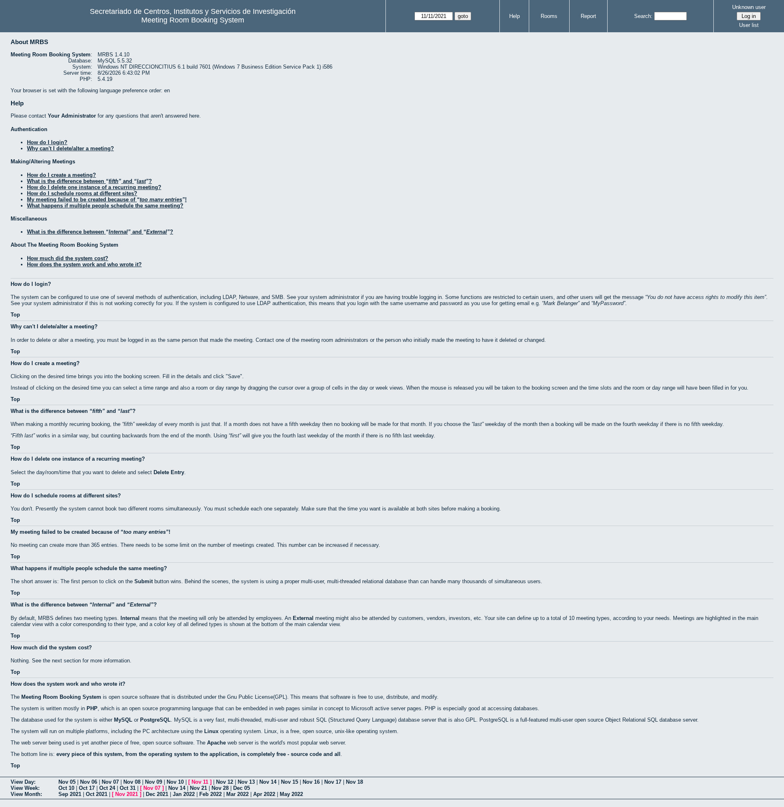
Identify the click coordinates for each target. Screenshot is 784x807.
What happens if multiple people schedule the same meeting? (105, 206)
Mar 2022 (237, 794)
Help (514, 16)
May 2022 (291, 794)
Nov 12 (224, 782)
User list (749, 25)
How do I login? (47, 142)
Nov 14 (267, 782)
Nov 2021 (126, 794)
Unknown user (749, 7)
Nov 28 (220, 788)
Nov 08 (131, 782)
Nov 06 (88, 782)
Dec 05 (241, 788)
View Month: (26, 794)
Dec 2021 (157, 794)
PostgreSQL (155, 720)
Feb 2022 (210, 794)
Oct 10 (66, 788)
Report (588, 16)
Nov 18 (354, 782)
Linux (211, 731)
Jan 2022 (184, 794)
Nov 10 (175, 782)
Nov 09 (153, 782)
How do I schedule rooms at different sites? (82, 193)
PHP (92, 708)
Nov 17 (332, 782)
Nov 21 (198, 788)
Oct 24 (107, 788)
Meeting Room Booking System (192, 20)
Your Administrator (72, 116)
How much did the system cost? (67, 258)
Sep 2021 (69, 794)
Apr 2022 (264, 794)
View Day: (23, 782)
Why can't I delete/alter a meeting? (70, 148)
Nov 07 (110, 782)
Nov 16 (311, 782)
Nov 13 (246, 782)
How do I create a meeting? (61, 175)
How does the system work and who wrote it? (84, 264)
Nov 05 (67, 782)
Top (15, 315)
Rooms (549, 16)
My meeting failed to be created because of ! (107, 199)
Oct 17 (87, 788)
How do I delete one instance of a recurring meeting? (94, 187)
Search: (643, 16)
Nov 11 (200, 782)
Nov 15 (289, 782)
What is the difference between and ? (89, 181)
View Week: (25, 788)
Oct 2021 (96, 794)
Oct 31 (128, 788)
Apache (216, 743)
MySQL (123, 720)
